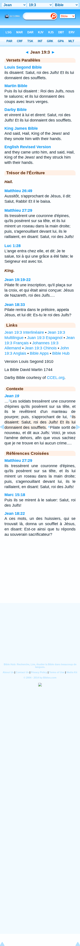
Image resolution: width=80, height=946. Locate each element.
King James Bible (21, 128)
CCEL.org (55, 377)
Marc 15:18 (14, 495)
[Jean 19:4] (74, 437)
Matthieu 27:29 (18, 210)
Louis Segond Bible (23, 67)
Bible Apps (39, 353)
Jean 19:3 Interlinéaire (24, 332)
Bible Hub (61, 353)
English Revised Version (27, 147)
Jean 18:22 (14, 513)
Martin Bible (15, 86)
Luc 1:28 (12, 246)
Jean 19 (11, 396)
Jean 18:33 (14, 304)
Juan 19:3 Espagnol (44, 337)
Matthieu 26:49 (18, 191)
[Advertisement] (40, 576)
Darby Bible (15, 109)
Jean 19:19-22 (17, 279)
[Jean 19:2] (5, 437)
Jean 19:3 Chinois (41, 348)
